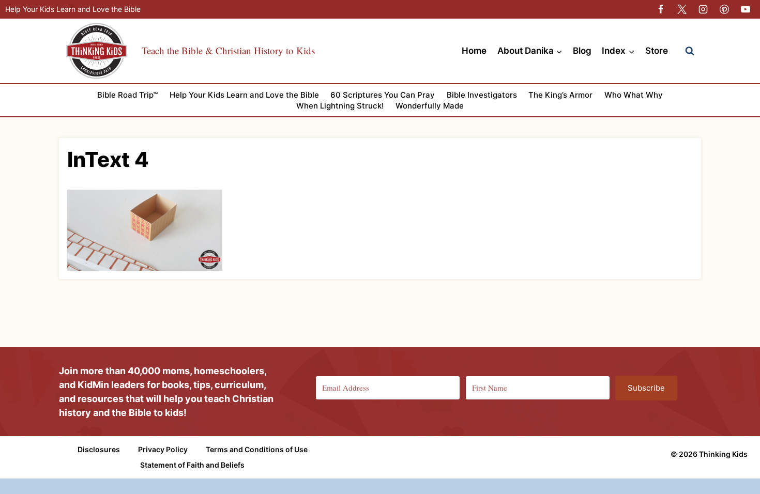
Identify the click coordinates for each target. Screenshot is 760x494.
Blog (582, 50)
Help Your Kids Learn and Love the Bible (73, 9)
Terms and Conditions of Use (257, 449)
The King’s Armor (560, 95)
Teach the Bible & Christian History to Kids (228, 50)
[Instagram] (703, 9)
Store (656, 50)
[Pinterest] (724, 9)
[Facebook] (660, 9)
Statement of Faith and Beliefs (192, 464)
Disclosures (99, 449)
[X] (682, 9)
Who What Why (633, 95)
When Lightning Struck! (340, 106)
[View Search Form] (689, 51)
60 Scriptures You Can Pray (382, 95)
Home (474, 50)
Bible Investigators (482, 95)
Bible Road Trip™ (127, 95)
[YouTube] (745, 9)
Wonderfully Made (430, 106)
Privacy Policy (163, 449)
